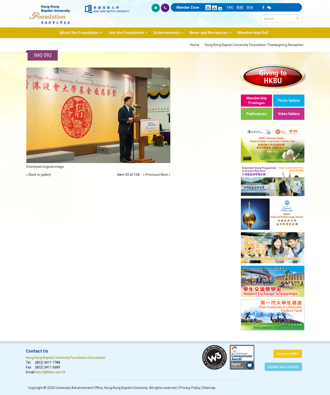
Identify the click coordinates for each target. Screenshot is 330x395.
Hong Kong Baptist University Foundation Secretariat (65, 358)
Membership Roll (252, 32)
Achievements (166, 32)
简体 (249, 7)
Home (194, 45)
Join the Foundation (126, 32)
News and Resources (208, 32)
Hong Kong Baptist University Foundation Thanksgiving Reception (254, 45)
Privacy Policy (189, 388)
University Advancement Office (79, 388)
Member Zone (187, 7)
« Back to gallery (38, 175)
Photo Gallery (289, 100)
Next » (165, 175)
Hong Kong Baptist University (126, 388)
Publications (256, 114)
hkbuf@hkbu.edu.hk (50, 372)
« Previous (151, 175)
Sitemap (208, 388)
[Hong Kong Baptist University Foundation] (55, 12)
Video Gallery (289, 114)
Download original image (45, 167)
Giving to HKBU (288, 354)
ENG (230, 7)
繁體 (240, 7)
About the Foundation (79, 32)
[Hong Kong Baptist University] (107, 9)
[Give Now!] (273, 76)
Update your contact (283, 367)
